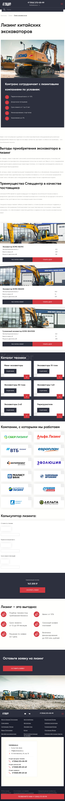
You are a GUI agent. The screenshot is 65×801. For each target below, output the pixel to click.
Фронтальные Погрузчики (9, 719)
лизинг (18, 259)
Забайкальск (33, 5)
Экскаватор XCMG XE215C (13, 247)
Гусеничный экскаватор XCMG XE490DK (19, 331)
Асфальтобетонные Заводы (53, 734)
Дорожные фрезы (50, 730)
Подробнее (10, 371)
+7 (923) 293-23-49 (19, 767)
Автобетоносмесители (8, 734)
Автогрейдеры (28, 719)
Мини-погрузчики (6, 730)
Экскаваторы (28, 727)
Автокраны (27, 723)
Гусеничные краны (51, 727)
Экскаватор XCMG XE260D (13, 289)
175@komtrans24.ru (17, 751)
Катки (26, 730)
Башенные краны (50, 719)
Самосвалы (5, 723)
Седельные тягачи (7, 727)
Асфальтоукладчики (51, 723)
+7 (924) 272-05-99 (36, 3)
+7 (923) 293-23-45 (19, 773)
